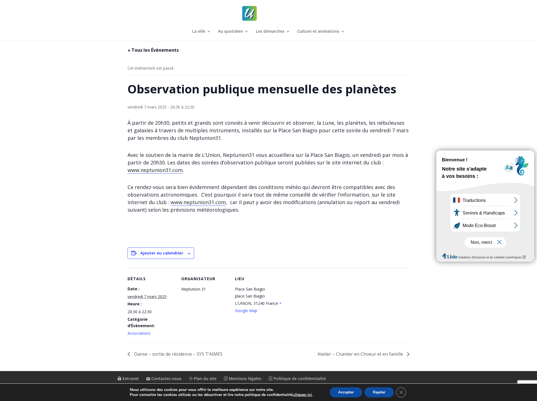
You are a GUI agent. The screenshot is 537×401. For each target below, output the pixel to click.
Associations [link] (139, 333)
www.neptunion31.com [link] (155, 170)
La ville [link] (198, 31)
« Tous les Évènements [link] (153, 50)
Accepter (346, 392)
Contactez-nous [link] (166, 378)
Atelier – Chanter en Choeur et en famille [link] (360, 354)
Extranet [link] (130, 378)
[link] (269, 13)
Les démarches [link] (270, 31)
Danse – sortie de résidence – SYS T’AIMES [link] (178, 354)
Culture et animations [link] (318, 31)
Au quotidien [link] (230, 31)
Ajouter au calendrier (161, 253)
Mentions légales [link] (244, 378)
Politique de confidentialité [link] (299, 378)
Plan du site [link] (204, 378)
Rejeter (379, 392)
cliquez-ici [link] (302, 394)
